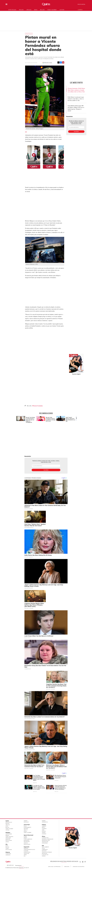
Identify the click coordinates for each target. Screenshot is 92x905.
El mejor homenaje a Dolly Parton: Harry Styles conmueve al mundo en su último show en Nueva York (76, 90)
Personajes (8, 837)
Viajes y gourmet (52, 9)
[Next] (76, 418)
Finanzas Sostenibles (47, 852)
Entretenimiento (27, 827)
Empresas (26, 848)
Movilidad (44, 850)
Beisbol (25, 837)
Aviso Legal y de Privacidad (54, 866)
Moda (35, 9)
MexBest (8, 832)
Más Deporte (27, 841)
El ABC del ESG (45, 854)
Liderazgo (8, 854)
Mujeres (8, 852)
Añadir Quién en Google (48, 62)
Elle (6, 844)
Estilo (25, 825)
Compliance (66, 866)
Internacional (27, 852)
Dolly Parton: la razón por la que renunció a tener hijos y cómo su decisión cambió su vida (76, 98)
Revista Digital (81, 4)
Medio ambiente (45, 846)
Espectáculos (12, 9)
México (43, 827)
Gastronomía (9, 833)
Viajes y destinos (9, 836)
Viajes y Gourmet (9, 828)
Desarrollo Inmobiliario (47, 839)
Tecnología (26, 853)
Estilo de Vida (9, 840)
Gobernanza (45, 849)
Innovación (44, 853)
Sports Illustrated (28, 835)
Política (44, 824)
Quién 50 (80, 9)
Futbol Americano (28, 839)
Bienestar (8, 839)
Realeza (21, 9)
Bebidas (7, 835)
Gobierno (44, 825)
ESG (24, 855)
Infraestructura (46, 840)
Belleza (42, 9)
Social (43, 848)
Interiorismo (45, 842)
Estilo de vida (9, 849)
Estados (44, 831)
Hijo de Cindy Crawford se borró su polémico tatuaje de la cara (50, 419)
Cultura (62, 9)
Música (25, 831)
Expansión (26, 847)
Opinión (25, 820)
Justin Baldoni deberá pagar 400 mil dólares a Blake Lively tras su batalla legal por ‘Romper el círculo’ (76, 108)
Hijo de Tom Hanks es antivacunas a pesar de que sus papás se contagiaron (30, 420)
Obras (25, 854)
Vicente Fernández (38, 405)
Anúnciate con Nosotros (78, 866)
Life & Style (27, 824)
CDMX (43, 829)
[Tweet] (58, 62)
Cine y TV (25, 829)
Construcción (45, 837)
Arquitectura (45, 841)
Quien (80, 862)
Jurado (7, 841)
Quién (7, 821)
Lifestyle (26, 842)
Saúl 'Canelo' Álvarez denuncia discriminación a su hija (70, 419)
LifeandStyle (45, 822)
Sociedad (44, 833)
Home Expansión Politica (29, 849)
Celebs (7, 848)
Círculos (28, 9)
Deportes (26, 828)
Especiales (26, 822)
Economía (26, 850)
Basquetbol (26, 840)
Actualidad (8, 853)
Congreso (44, 828)
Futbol (25, 836)
